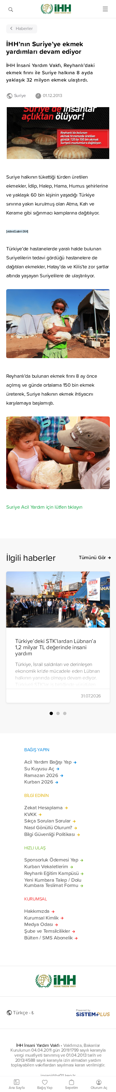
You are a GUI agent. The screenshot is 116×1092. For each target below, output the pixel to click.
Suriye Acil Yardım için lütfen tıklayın (44, 506)
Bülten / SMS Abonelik (48, 938)
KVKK (30, 814)
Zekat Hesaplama (43, 807)
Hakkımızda (37, 911)
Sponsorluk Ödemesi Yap (51, 860)
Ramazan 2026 (41, 775)
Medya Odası (38, 924)
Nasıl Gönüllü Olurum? (48, 827)
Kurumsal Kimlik (41, 918)
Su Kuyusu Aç (39, 768)
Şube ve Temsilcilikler (47, 931)
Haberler (24, 28)
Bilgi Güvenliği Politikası (49, 834)
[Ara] (11, 9)
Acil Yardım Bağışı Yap (48, 762)
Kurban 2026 (38, 782)
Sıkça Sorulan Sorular (47, 821)
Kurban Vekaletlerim (46, 866)
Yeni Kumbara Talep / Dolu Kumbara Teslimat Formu (52, 882)
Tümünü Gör (92, 557)
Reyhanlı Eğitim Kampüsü (51, 873)
